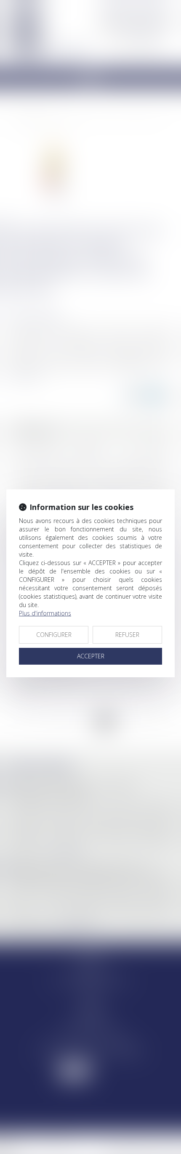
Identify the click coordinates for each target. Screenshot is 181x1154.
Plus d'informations (45, 613)
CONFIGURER (54, 635)
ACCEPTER (90, 656)
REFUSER (127, 635)
